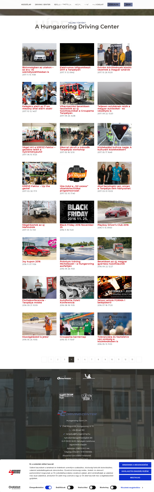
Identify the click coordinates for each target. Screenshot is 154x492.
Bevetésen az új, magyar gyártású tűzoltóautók (112, 262)
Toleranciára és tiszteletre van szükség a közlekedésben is (113, 339)
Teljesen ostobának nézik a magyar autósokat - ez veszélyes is (114, 108)
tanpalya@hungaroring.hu (78, 434)
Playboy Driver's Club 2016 (113, 225)
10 (112, 359)
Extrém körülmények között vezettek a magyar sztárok (114, 68)
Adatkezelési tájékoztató (77, 459)
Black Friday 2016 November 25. (77, 226)
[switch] (70, 487)
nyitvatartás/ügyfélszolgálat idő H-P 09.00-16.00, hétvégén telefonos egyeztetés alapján (78, 441)
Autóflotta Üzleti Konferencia (70, 301)
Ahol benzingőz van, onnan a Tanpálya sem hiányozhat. (114, 187)
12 (125, 359)
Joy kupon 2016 (31, 261)
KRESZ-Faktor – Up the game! (36, 187)
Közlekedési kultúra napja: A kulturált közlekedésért (115, 148)
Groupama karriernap (73, 337)
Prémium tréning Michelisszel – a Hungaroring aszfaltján (77, 263)
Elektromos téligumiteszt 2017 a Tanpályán (75, 68)
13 (132, 359)
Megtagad (135, 478)
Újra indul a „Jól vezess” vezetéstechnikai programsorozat (74, 188)
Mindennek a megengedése (135, 465)
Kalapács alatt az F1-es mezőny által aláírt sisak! (37, 107)
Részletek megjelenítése (130, 487)
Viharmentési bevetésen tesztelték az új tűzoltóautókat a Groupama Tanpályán (77, 109)
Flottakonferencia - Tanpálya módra (34, 301)
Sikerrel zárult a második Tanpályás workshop (75, 148)
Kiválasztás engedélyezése (135, 471)
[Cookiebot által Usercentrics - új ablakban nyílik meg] (14, 487)
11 (118, 359)
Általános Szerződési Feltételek (77, 456)
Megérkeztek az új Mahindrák (33, 226)
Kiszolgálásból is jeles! (35, 337)
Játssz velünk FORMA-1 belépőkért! (111, 301)
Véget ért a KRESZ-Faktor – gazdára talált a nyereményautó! (38, 149)
